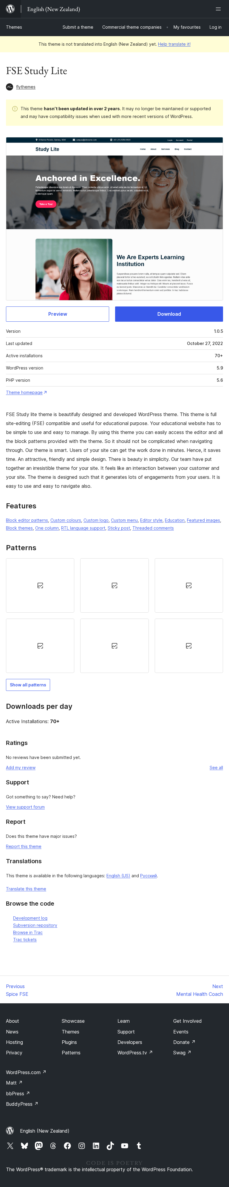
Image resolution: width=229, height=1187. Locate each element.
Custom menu (124, 520)
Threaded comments (153, 527)
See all (216, 767)
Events (180, 1032)
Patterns (71, 1053)
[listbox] (114, 615)
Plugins (69, 1042)
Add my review (20, 767)
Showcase (73, 1021)
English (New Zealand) (44, 1131)
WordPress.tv (135, 1053)
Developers (129, 1042)
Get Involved (187, 1021)
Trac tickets (25, 939)
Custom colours (65, 520)
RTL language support (83, 527)
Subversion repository (35, 925)
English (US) (118, 875)
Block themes (19, 527)
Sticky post (119, 527)
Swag (182, 1053)
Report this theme (23, 846)
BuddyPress (22, 1104)
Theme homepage (24, 392)
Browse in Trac (28, 932)
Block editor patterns (27, 520)
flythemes (25, 86)
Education (175, 520)
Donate (184, 1042)
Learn (123, 1021)
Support (126, 1032)
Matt (14, 1083)
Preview (57, 314)
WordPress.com (26, 1072)
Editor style (151, 520)
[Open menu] (219, 9)
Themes (14, 27)
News (12, 1032)
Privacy (14, 1053)
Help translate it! (174, 44)
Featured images (203, 520)
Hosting (14, 1042)
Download (169, 314)
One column (47, 527)
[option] (40, 585)
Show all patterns (28, 684)
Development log (30, 918)
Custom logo (96, 520)
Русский (148, 875)
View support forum (25, 806)
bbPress (18, 1093)
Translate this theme (26, 888)
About (12, 1021)
